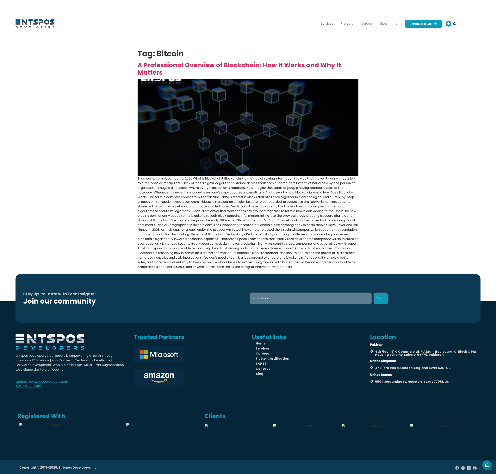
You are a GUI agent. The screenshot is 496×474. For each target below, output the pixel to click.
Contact (263, 368)
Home (260, 343)
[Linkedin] (469, 468)
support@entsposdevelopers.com (42, 381)
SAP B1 (261, 363)
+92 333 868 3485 (29, 386)
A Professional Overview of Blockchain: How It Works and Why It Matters (239, 69)
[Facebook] (457, 468)
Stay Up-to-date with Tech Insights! (59, 294)
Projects (347, 23)
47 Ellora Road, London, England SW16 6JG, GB (413, 368)
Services (327, 23)
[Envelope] (475, 468)
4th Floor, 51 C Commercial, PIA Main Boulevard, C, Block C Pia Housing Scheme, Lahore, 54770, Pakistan (425, 353)
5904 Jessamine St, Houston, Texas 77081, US (412, 381)
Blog (383, 23)
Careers (367, 23)
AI (396, 23)
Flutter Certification (272, 358)
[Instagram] (463, 468)
